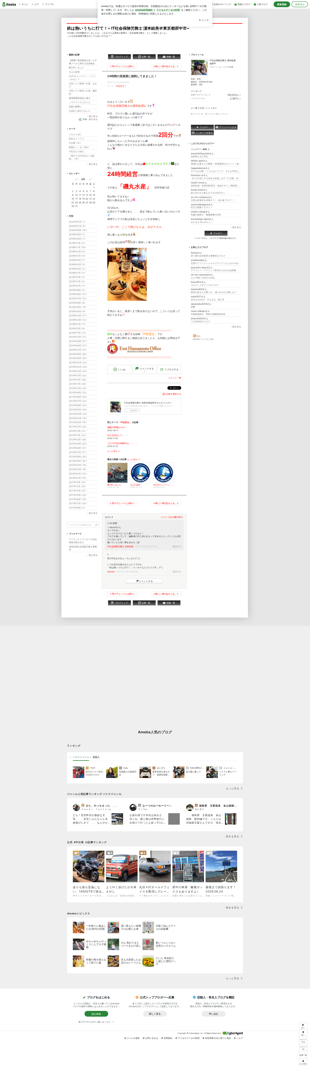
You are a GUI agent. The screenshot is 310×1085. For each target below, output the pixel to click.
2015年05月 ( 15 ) (77, 307)
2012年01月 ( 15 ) (77, 478)
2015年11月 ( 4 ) (77, 281)
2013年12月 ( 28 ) (77, 379)
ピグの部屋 (228, 67)
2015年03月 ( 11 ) (77, 315)
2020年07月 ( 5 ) (77, 226)
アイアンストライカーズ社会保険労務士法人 (83, 541)
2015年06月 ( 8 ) (77, 302)
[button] (303, 1047)
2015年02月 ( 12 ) (77, 319)
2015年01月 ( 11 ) (77, 324)
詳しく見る (155, 1013)
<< (76, 179)
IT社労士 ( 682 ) (76, 151)
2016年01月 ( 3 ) (77, 272)
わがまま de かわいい (201, 222)
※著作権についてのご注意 (203, 339)
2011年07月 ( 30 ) (78, 503)
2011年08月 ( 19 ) (77, 499)
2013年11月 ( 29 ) (77, 384)
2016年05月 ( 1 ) (77, 260)
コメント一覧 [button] (174, 377)
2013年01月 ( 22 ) (77, 426)
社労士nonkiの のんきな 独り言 (207, 299)
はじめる (96, 1013)
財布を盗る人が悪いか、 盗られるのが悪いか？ (214, 292)
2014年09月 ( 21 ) (77, 341)
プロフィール (215, 67)
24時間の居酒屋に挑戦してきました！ (132, 76)
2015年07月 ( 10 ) (77, 298)
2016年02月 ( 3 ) (77, 268)
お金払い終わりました (79, 110)
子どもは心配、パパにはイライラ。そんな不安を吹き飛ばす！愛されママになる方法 (216, 171)
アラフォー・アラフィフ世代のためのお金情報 (213, 270)
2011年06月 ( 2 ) (77, 507)
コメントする (146, 581)
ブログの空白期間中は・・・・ (122, 443)
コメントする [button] (147, 369)
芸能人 (96, 757)
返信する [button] (177, 546)
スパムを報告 (133, 1038)
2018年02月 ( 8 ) (77, 251)
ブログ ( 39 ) (75, 134)
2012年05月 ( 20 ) (78, 461)
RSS (198, 336)
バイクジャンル (198, 98)
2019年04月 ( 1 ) (77, 238)
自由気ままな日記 (199, 156)
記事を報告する (173, 394)
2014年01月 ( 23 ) (78, 375)
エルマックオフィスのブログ (205, 285)
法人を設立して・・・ (118, 435)
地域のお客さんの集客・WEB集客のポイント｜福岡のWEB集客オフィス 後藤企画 (216, 163)
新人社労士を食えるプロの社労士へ (208, 192)
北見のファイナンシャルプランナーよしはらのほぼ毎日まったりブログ (216, 263)
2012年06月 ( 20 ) (78, 456)
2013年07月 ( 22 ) (78, 401)
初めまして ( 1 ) (76, 138)
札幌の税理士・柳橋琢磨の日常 (206, 214)
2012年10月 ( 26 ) (77, 439)
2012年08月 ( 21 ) (77, 448)
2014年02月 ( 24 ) (78, 371)
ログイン (299, 4)
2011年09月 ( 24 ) (77, 495)
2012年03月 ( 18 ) (77, 469)
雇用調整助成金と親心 (79, 98)
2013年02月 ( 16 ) (77, 422)
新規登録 (281, 4)
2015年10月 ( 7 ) (77, 285)
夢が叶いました (76, 67)
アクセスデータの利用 (188, 1038)
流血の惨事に (75, 106)
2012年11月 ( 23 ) (77, 435)
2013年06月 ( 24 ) (78, 405)
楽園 (193, 306)
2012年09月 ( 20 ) (78, 443)
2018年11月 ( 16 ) (77, 247)
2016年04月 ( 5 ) (77, 264)
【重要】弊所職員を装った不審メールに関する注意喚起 (83, 62)
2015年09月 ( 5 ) (77, 290)
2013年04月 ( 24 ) (78, 414)
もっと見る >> (113, 451)
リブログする (172, 369)
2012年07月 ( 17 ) (77, 452)
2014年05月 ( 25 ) (78, 358)
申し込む (213, 1013)
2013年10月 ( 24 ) (78, 388)
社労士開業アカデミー (201, 207)
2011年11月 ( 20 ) (77, 486)
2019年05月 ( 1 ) (77, 234)
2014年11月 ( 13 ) (77, 332)
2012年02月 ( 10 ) (77, 473)
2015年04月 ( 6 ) (77, 311)
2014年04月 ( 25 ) (78, 362)
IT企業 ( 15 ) (75, 143)
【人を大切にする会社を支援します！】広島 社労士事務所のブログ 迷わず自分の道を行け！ (216, 178)
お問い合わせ (151, 1038)
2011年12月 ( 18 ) (77, 482)
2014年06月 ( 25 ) (78, 354)
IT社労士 (120, 86)
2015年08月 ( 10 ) (77, 294)
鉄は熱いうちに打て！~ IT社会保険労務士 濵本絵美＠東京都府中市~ (128, 28)
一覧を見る (235, 227)
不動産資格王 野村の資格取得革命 (208, 314)
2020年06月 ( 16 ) (78, 230)
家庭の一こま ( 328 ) (79, 147)
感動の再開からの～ (117, 427)
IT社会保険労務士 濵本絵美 (120, 546)
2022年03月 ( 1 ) (77, 221)
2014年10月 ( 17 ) (77, 337)
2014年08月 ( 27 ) (78, 345)
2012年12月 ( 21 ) (77, 431)
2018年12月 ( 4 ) (77, 243)
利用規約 (168, 1038)
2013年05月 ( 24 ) (78, 409)
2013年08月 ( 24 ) (78, 396)
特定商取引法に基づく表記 (218, 1038)
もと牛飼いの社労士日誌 (204, 277)
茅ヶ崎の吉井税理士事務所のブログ (208, 255)
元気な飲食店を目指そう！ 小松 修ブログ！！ (213, 200)
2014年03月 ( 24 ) (78, 366)
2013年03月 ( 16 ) (78, 418)
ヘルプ (239, 1038)
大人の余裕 (74, 72)
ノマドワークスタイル (79, 102)
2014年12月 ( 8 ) (77, 328)
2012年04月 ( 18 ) (77, 465)
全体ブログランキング (201, 94)
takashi (111, 571)
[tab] (81, 757)
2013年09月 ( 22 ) (78, 392)
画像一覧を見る (90, 119)
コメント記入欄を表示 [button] (171, 517)
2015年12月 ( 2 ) (77, 277)
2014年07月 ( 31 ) (78, 349)
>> (90, 179)
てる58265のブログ (200, 321)
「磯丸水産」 (134, 186)
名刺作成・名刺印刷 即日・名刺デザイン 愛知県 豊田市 (216, 185)
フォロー (134, 410)
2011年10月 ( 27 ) (77, 490)
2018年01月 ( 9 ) (77, 255)
